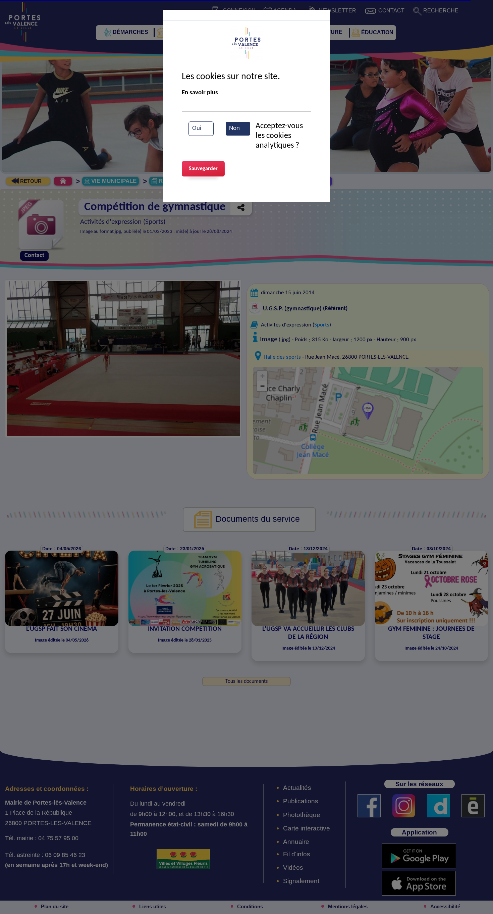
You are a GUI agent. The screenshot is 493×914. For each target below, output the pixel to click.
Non (234, 128)
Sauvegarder (203, 168)
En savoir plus (200, 93)
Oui (196, 128)
